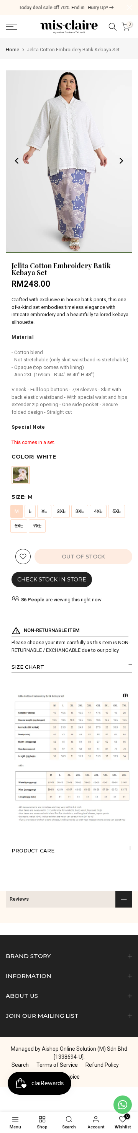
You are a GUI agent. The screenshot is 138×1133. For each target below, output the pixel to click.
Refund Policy (102, 1065)
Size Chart (28, 667)
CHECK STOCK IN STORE (51, 579)
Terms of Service (57, 1065)
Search (20, 1065)
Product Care (33, 850)
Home (12, 49)
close (129, 7)
